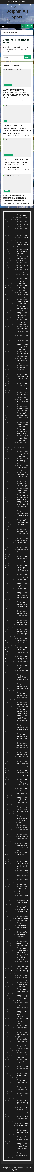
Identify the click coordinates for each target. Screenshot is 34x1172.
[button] (3, 26)
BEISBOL (7, 191)
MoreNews (28, 1168)
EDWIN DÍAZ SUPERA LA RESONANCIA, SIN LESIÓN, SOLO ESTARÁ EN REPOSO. (14, 198)
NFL (6, 121)
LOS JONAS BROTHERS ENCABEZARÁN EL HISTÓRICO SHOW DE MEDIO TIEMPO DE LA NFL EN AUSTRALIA (17, 129)
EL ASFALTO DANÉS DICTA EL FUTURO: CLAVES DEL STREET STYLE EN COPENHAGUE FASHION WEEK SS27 (15, 163)
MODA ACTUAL (9, 155)
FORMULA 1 (8, 85)
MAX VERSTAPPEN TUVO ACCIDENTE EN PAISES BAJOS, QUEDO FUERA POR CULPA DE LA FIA (16, 94)
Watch (29, 26)
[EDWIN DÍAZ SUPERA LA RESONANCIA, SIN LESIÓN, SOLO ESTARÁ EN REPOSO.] (17, 183)
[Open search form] (18, 25)
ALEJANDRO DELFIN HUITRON (11, 100)
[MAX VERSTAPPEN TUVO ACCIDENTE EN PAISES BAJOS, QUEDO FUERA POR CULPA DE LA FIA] (17, 78)
